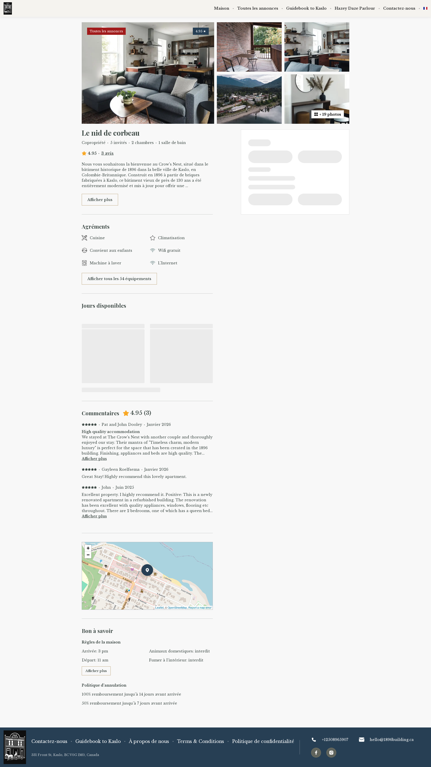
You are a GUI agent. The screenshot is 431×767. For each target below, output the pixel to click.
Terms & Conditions (200, 741)
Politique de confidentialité (263, 741)
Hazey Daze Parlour (355, 8)
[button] (153, 582)
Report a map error (199, 607)
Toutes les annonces (257, 8)
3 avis (107, 153)
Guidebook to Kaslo (306, 8)
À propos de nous (149, 741)
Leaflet (159, 607)
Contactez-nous (399, 8)
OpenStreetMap (177, 607)
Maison (221, 8)
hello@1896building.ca (392, 739)
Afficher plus (94, 458)
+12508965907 (335, 739)
